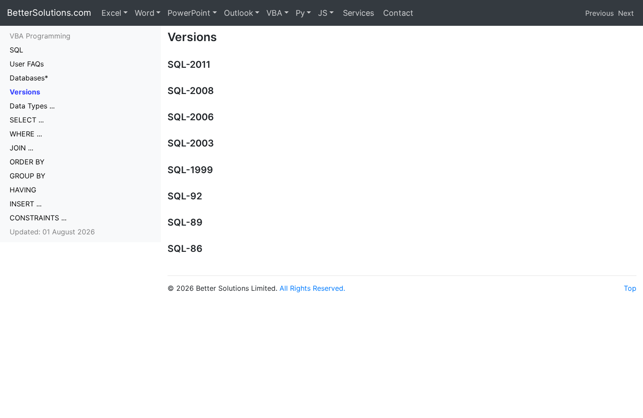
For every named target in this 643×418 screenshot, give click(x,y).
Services (357, 12)
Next (626, 13)
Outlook (238, 12)
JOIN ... (21, 147)
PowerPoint (189, 12)
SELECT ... (27, 119)
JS (322, 12)
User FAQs (27, 63)
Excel (111, 12)
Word (144, 12)
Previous (599, 13)
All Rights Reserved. (312, 288)
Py (300, 12)
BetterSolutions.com (49, 12)
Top (630, 288)
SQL (16, 49)
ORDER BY (27, 161)
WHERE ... (26, 133)
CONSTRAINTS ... (38, 217)
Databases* (29, 77)
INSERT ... (26, 203)
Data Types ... (32, 105)
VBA (274, 12)
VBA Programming (40, 35)
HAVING (23, 189)
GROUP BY (27, 175)
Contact (397, 12)
